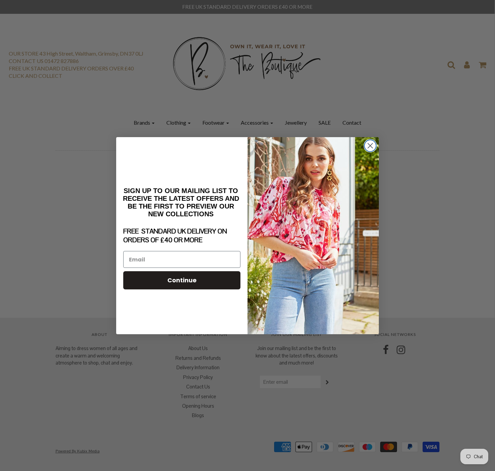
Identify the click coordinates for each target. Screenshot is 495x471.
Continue (182, 280)
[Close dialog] (370, 146)
